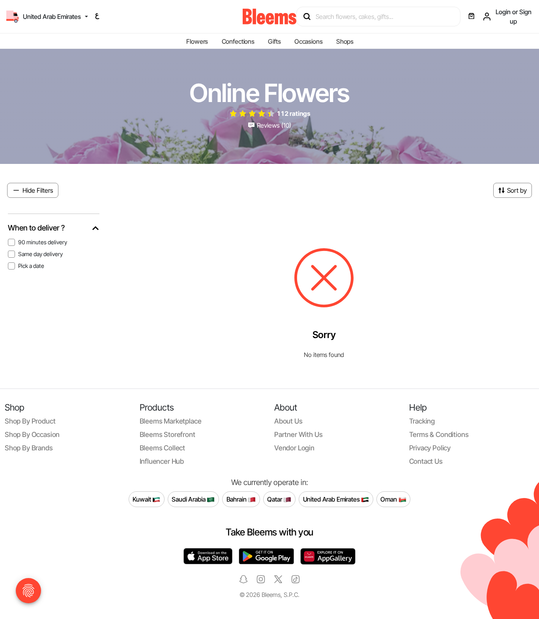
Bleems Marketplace (171, 421)
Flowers (197, 41)
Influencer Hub (162, 461)
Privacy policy (430, 448)
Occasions (308, 41)
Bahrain (237, 499)
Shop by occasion (32, 434)
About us (288, 421)
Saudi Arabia (189, 499)
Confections (238, 41)
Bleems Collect (162, 448)
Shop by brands (29, 448)
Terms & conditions (439, 434)
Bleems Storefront (167, 434)
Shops (345, 41)
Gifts (274, 41)
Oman (389, 499)
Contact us (426, 461)
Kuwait (142, 499)
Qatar (275, 499)
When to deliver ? (36, 227)
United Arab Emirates (332, 499)
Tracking (422, 421)
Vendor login (294, 448)
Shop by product (30, 421)
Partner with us (298, 434)
